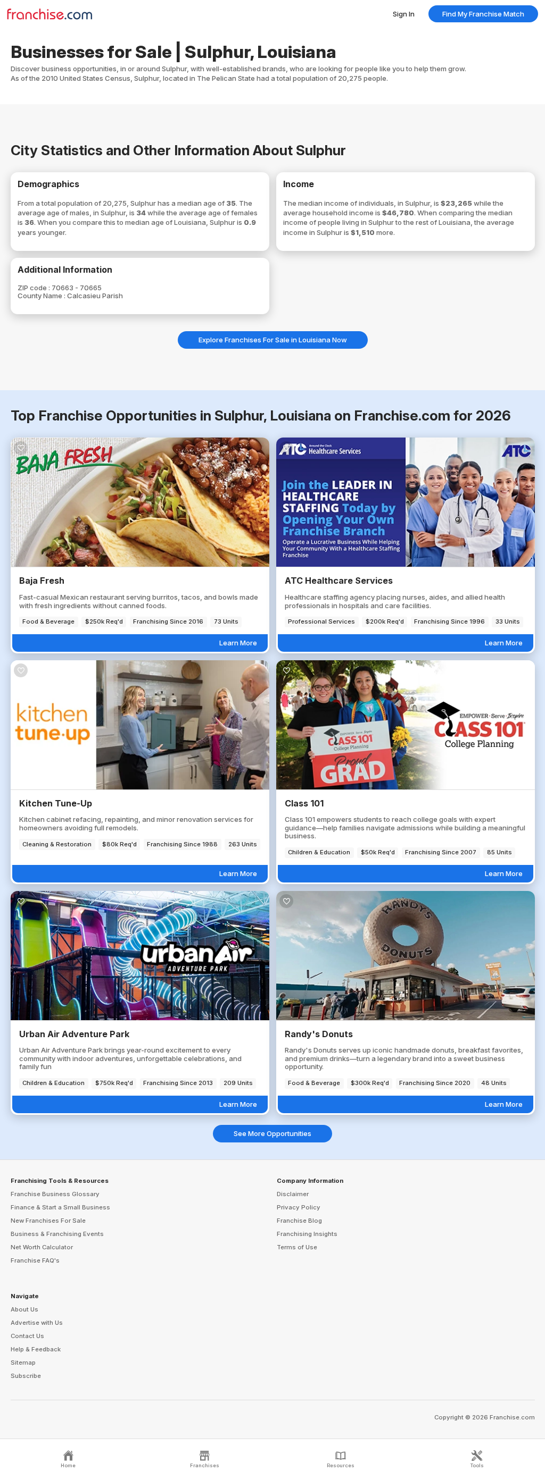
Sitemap (23, 1362)
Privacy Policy (298, 1207)
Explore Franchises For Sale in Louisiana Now (273, 339)
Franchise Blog (299, 1220)
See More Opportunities (272, 1133)
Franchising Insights (307, 1234)
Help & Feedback (36, 1349)
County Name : (42, 295)
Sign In (404, 14)
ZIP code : (35, 287)
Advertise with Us (37, 1322)
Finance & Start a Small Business (60, 1207)
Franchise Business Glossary (55, 1194)
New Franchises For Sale (48, 1220)
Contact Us (27, 1336)
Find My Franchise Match (483, 14)
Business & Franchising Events (57, 1234)
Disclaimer (293, 1194)
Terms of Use (297, 1247)
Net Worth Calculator (42, 1247)
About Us (24, 1309)
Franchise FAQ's (35, 1260)
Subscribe (26, 1376)
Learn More (238, 642)
